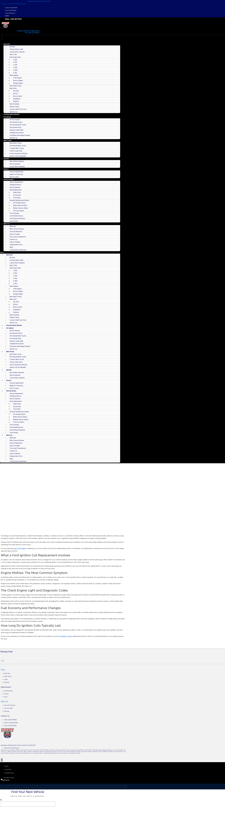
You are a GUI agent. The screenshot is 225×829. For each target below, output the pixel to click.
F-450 (15, 65)
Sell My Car (13, 112)
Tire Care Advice (18, 211)
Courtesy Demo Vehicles (11, 114)
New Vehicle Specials (17, 161)
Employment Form (16, 245)
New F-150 (13, 54)
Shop (3, 670)
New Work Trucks (16, 86)
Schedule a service (66, 636)
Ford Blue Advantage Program (20, 135)
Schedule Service (15, 185)
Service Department (16, 182)
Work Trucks (8, 140)
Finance (6, 169)
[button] (60, 252)
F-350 (15, 62)
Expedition (16, 99)
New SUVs (13, 88)
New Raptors (14, 75)
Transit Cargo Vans (16, 151)
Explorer (16, 101)
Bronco (15, 93)
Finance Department (16, 172)
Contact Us (13, 239)
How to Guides (15, 234)
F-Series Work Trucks (17, 148)
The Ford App (14, 213)
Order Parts (17, 192)
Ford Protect (14, 221)
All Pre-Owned (15, 120)
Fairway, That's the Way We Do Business (14, 4)
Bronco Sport (17, 96)
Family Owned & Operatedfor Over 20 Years (28, 32)
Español (7, 16)
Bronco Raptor (18, 80)
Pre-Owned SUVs (15, 127)
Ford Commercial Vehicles (18, 153)
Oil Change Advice (19, 203)
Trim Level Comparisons (18, 237)
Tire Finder (16, 198)
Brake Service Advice (20, 205)
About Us (7, 224)
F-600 (15, 70)
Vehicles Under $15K (16, 130)
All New (12, 47)
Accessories (17, 195)
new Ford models (20, 548)
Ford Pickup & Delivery (17, 218)
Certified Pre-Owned (16, 133)
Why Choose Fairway (17, 229)
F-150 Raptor (17, 78)
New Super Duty (15, 57)
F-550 (15, 67)
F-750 (15, 73)
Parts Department (16, 190)
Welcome (13, 226)
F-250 (15, 60)
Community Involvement (18, 250)
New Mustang (14, 104)
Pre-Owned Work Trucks (18, 125)
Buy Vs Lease (14, 177)
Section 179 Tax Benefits (18, 156)
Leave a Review (15, 242)
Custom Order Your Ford (18, 109)
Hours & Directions (16, 231)
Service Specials (15, 164)
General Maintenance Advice (19, 200)
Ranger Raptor (18, 83)
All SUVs (16, 91)
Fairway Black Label (16, 49)
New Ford (7, 44)
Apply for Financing (16, 174)
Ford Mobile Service (16, 216)
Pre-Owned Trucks (16, 122)
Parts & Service (9, 179)
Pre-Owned (7, 117)
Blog (11, 247)
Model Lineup (14, 107)
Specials (6, 159)
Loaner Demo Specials (17, 52)
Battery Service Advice (20, 208)
